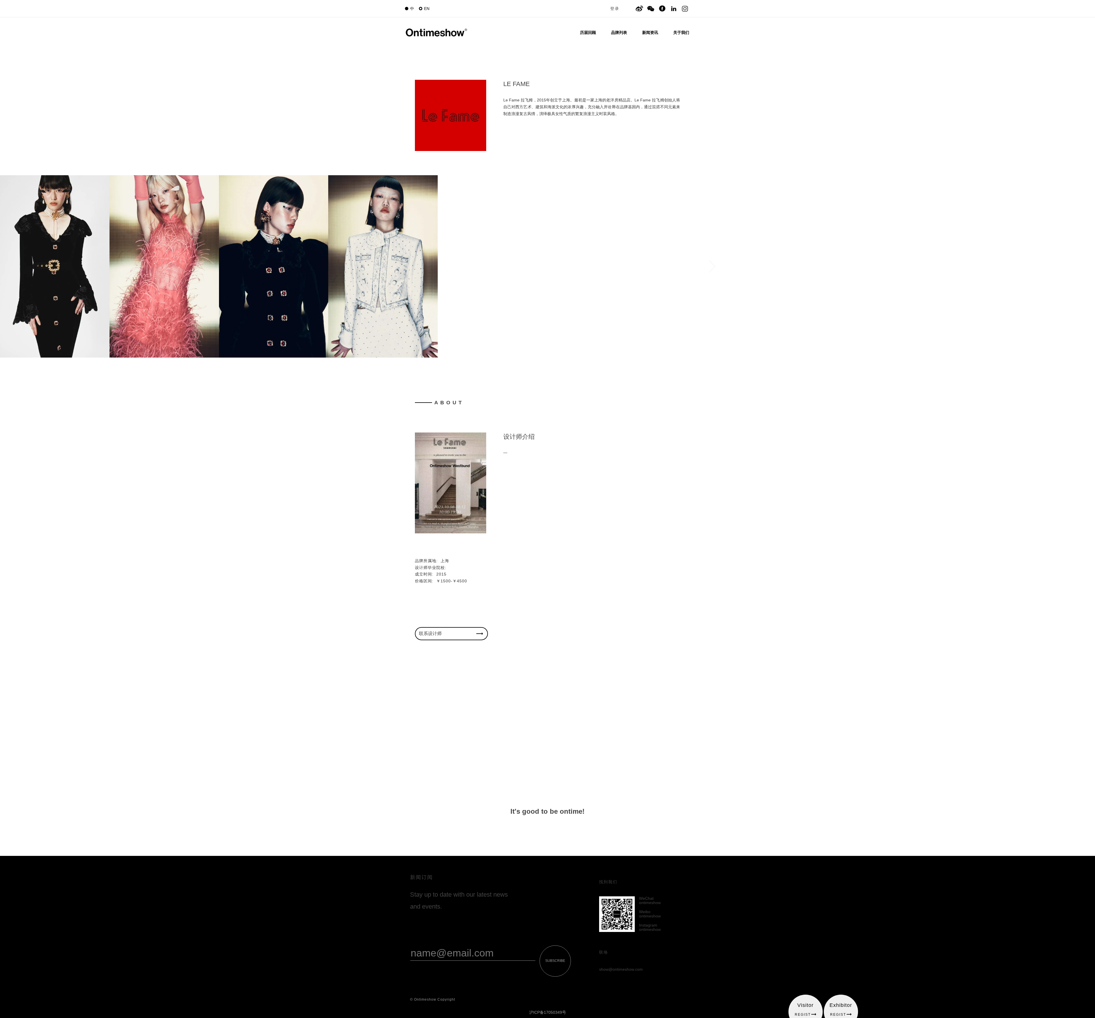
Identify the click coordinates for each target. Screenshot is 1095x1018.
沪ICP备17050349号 (547, 1012)
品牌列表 (619, 32)
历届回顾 (588, 32)
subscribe (555, 961)
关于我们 (681, 32)
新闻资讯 (650, 32)
